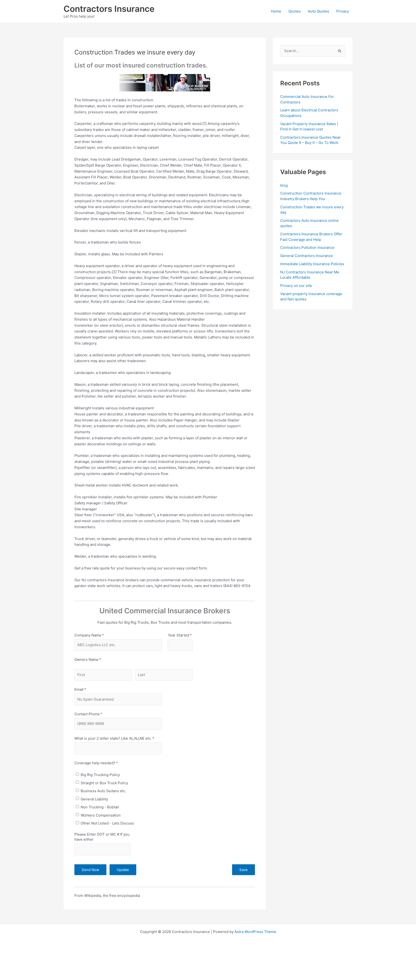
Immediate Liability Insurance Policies (312, 264)
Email (87, 689)
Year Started (180, 635)
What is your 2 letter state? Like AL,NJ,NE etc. (118, 738)
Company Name (96, 635)
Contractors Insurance (109, 9)
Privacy (342, 11)
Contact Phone (95, 714)
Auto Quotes (318, 11)
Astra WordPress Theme (255, 931)
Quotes (294, 11)
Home (276, 11)
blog (284, 185)
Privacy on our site (296, 285)
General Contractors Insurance (306, 255)
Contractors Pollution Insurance (307, 247)
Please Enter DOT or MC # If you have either (102, 837)
